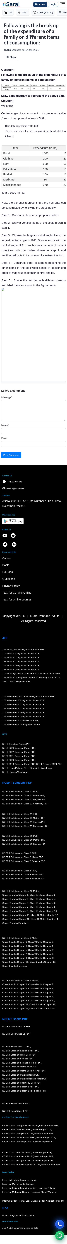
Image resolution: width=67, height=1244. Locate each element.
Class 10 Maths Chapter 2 (42, 895)
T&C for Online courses (16, 599)
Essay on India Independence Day (19, 1188)
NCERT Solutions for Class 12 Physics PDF (24, 799)
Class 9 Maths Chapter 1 (14, 942)
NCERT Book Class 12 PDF (16, 1026)
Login (53, 4)
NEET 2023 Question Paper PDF (18, 748)
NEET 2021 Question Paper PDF (18, 756)
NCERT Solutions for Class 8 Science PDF (23, 878)
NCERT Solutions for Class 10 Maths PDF (23, 840)
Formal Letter (24, 1201)
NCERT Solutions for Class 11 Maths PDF (23, 818)
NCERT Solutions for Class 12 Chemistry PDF (25, 803)
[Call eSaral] (59, 1224)
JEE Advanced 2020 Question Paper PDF (23, 712)
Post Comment (11, 454)
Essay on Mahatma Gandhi (15, 1192)
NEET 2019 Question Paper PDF (18, 764)
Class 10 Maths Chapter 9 (15, 911)
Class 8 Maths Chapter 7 (14, 996)
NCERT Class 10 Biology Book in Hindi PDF (24, 1090)
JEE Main (7, 649)
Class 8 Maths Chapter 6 (40, 992)
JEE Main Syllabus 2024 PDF (16, 673)
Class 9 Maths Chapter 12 (42, 962)
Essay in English (10, 1180)
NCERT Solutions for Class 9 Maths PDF (22, 857)
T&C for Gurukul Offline (16, 592)
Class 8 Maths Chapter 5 (14, 992)
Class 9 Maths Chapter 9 (14, 958)
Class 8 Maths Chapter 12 (42, 1004)
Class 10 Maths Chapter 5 (15, 903)
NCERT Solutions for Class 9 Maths (20, 938)
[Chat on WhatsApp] (59, 1235)
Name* (5, 425)
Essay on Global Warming (44, 1192)
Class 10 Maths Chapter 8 (42, 907)
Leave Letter (38, 1201)
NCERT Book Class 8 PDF (15, 1111)
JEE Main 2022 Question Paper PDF (20, 657)
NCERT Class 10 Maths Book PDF (19, 1067)
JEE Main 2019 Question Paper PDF (20, 669)
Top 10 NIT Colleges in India (16, 681)
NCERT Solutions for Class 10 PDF (19, 836)
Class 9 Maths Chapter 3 (14, 946)
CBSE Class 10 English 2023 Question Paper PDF (27, 1160)
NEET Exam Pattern (12, 768)
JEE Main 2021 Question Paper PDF (20, 661)
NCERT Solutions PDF (17, 782)
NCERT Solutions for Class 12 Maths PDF (23, 795)
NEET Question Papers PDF (16, 744)
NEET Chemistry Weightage (38, 768)
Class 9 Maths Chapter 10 (41, 958)
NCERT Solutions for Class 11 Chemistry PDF (25, 826)
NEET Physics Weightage (15, 772)
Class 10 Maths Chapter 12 (44, 915)
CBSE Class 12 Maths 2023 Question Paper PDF (26, 1129)
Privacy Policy (11, 585)
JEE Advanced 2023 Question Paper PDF (23, 700)
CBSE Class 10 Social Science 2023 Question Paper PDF (31, 1164)
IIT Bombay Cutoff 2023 (48, 677)
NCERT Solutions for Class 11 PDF (19, 814)
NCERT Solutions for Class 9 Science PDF (23, 861)
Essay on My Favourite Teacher (18, 1184)
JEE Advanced (9, 696)
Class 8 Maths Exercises (41, 1008)
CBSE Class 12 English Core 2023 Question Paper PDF (30, 1125)
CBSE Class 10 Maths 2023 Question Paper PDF (26, 1152)
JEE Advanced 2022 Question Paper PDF (23, 704)
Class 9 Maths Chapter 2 (40, 942)
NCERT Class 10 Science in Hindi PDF (21, 1062)
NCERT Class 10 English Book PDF (20, 1050)
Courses (7, 572)
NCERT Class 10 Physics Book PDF (20, 1075)
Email (4, 438)
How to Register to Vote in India (18, 1215)
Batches (40, 4)
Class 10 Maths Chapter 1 (15, 895)
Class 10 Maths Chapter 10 (43, 911)
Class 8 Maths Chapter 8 (40, 996)
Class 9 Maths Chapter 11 (15, 962)
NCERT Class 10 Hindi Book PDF (19, 1054)
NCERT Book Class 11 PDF (16, 1034)
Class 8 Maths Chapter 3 (14, 988)
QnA (5, 1208)
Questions (8, 578)
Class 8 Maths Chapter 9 (14, 1000)
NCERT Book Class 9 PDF (15, 1103)
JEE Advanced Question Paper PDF (36, 696)
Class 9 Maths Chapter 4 (40, 946)
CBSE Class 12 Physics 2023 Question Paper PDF (27, 1133)
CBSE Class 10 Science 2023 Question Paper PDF (27, 1156)
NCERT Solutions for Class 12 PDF (19, 791)
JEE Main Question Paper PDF (28, 649)
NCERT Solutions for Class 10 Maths (20, 891)
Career (6, 558)
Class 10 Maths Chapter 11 (15, 915)
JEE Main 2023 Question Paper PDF (20, 653)
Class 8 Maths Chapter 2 (40, 984)
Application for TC (55, 1201)
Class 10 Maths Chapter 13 (15, 919)
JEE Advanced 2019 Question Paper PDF (23, 716)
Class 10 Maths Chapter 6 (42, 903)
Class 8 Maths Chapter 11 (15, 1004)
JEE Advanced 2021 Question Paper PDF (23, 708)
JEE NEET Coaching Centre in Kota (20, 1228)
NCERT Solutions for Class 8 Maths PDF (22, 874)
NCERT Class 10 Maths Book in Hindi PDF (23, 1070)
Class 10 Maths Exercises (15, 923)
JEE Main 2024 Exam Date (46, 673)
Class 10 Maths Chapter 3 (15, 899)
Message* (6, 397)
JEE (5, 638)
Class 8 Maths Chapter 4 (40, 988)
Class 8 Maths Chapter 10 (41, 1000)
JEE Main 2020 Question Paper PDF (20, 665)
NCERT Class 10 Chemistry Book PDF (21, 1083)
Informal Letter (9, 1201)
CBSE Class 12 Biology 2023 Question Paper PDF (27, 1141)
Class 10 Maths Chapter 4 (42, 899)
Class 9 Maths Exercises (14, 966)
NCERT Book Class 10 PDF (16, 1047)
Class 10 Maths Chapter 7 (15, 907)
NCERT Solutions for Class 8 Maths (20, 980)
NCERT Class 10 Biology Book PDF (20, 1087)
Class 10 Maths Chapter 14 (44, 919)
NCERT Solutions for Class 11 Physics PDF (24, 822)
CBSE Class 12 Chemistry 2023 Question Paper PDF (28, 1137)
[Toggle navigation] (62, 4)
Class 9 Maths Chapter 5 (14, 950)
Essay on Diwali (28, 1180)
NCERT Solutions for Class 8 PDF (19, 870)
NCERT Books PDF (15, 1019)
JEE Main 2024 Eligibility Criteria (18, 677)
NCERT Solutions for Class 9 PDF (19, 853)
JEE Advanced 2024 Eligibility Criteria (21, 724)
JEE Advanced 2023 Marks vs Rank (20, 720)
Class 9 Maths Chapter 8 (40, 954)
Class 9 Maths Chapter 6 (40, 950)
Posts (5, 565)
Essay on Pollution (47, 1188)
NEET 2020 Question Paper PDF (18, 760)
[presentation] (41, 113)
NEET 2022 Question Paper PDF (18, 752)
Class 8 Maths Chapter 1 (14, 984)
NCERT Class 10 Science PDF (17, 1059)
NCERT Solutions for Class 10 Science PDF (24, 844)
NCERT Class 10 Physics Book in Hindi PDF (24, 1079)
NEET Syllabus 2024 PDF (49, 764)
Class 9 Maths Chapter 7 (14, 954)
